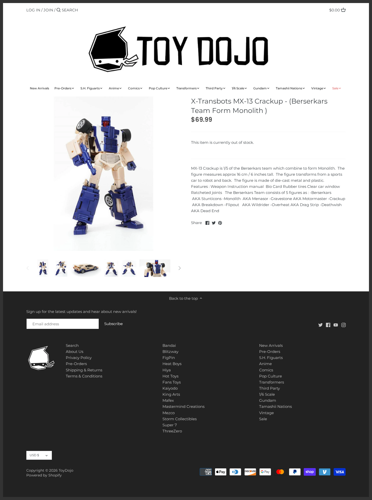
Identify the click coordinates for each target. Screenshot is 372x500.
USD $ (34, 455)
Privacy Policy (79, 357)
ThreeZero (172, 431)
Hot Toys (170, 376)
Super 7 (169, 425)
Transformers (271, 382)
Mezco (168, 412)
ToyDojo (66, 470)
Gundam (267, 400)
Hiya (166, 370)
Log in (33, 10)
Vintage (266, 412)
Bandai (169, 345)
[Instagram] (343, 324)
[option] (43, 268)
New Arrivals (271, 345)
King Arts (171, 394)
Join (48, 10)
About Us (74, 351)
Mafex (168, 400)
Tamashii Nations (275, 406)
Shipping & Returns (84, 370)
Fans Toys (171, 382)
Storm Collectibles (179, 418)
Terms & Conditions (84, 376)
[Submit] (58, 10)
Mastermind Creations (183, 406)
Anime (265, 363)
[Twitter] (320, 324)
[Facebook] (328, 324)
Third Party (269, 388)
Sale (263, 418)
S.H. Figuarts (271, 357)
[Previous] (27, 268)
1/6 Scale (267, 394)
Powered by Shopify (44, 475)
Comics (266, 370)
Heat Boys (171, 363)
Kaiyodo (170, 388)
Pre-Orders (76, 363)
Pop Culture (270, 376)
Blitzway (170, 351)
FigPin (168, 357)
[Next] (179, 268)
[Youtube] (336, 324)
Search (72, 345)
